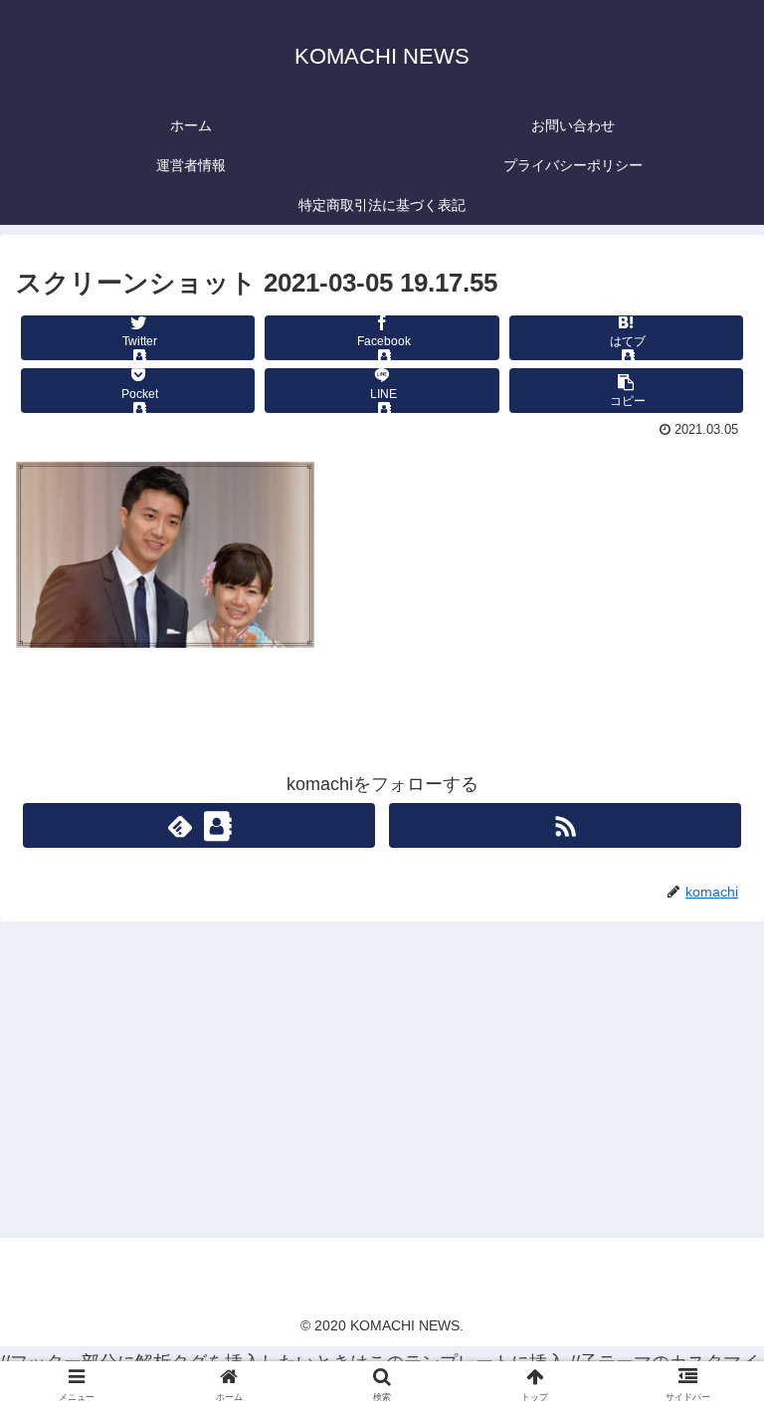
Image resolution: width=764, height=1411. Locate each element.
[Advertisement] (382, 1078)
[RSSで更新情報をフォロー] (564, 825)
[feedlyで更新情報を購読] (198, 825)
